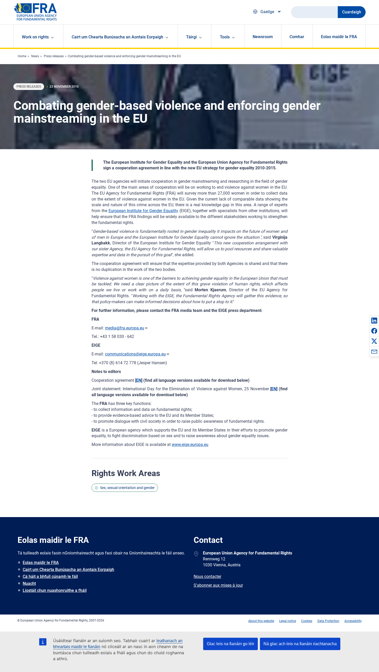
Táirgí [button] (191, 37)
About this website (261, 621)
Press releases (54, 56)
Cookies (306, 621)
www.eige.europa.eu (190, 444)
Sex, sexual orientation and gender (127, 488)
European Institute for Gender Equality (143, 210)
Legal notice (287, 621)
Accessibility (353, 621)
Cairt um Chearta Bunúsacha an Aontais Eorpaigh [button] (117, 37)
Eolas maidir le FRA (339, 36)
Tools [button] (225, 37)
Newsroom (263, 36)
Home (22, 56)
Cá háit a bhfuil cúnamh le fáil (50, 576)
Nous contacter (207, 576)
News (35, 56)
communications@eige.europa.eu (135, 354)
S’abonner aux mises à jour (218, 585)
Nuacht (29, 583)
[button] (374, 320)
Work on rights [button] (35, 37)
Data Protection (328, 621)
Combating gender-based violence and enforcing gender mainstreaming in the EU (124, 56)
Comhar (297, 36)
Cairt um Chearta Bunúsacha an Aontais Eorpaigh (68, 569)
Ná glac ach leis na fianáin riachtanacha (300, 644)
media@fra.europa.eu (124, 328)
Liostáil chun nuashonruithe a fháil (55, 590)
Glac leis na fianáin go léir (230, 644)
